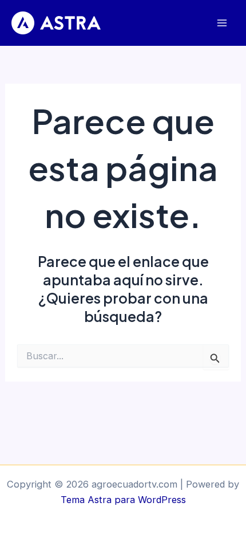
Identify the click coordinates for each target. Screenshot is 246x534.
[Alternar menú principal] (222, 23)
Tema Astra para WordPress (123, 499)
